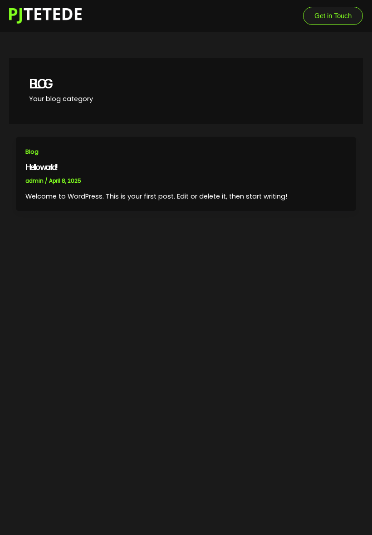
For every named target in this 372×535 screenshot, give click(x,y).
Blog (32, 152)
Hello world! (41, 167)
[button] (333, 16)
